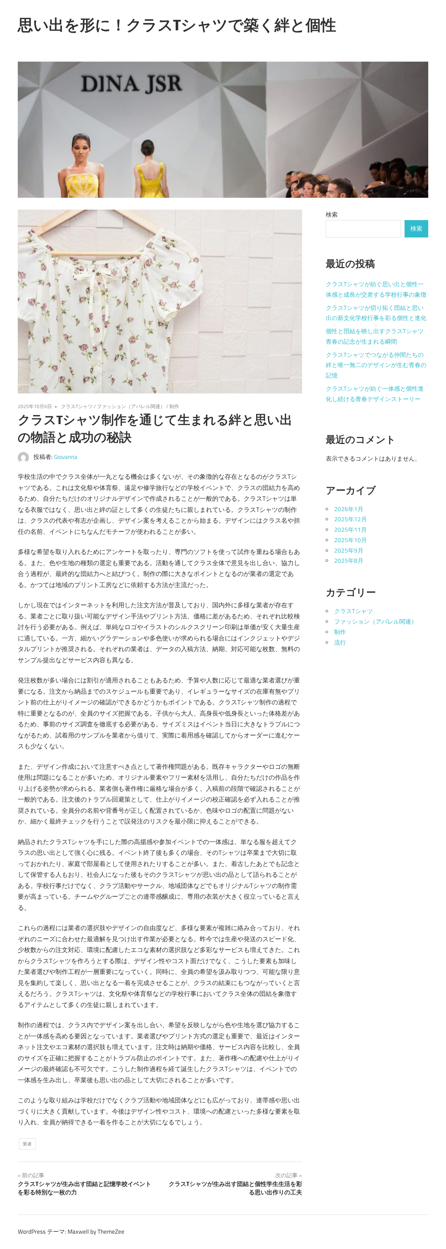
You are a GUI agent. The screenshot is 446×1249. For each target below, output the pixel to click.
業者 (27, 1143)
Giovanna (65, 456)
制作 (174, 406)
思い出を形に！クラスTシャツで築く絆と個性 (177, 24)
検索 (332, 214)
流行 (340, 642)
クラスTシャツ (77, 406)
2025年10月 (350, 540)
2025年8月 (348, 560)
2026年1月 (348, 509)
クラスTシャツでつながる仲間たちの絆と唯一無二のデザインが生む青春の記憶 (376, 365)
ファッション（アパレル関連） (131, 406)
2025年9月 (348, 550)
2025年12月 (350, 519)
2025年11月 (350, 529)
